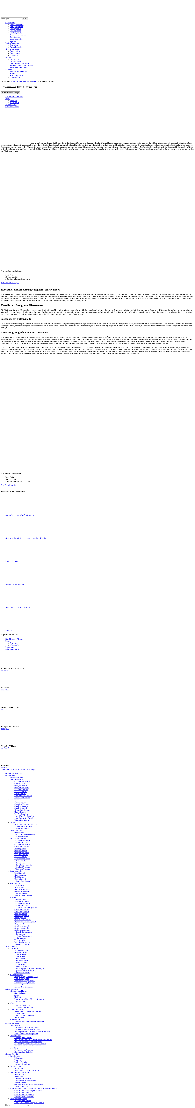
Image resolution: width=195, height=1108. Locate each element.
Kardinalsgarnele (20, 879)
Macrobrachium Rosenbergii (24, 834)
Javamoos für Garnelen (22, 1005)
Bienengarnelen (15, 29)
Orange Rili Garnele (21, 788)
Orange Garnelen (20, 786)
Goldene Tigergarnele (22, 889)
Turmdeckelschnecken (22, 962)
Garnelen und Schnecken (23, 1093)
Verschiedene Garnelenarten (24, 1097)
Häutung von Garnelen (22, 1101)
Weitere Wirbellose (12, 43)
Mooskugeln (14, 103)
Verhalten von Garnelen (18, 67)
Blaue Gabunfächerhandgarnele (25, 824)
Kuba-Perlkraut (19, 993)
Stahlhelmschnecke (21, 960)
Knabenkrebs (19, 985)
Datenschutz (14, 770)
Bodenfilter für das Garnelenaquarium (27, 1030)
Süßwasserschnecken (22, 973)
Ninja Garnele (19, 924)
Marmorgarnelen (20, 849)
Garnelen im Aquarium (13, 773)
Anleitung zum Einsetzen (23, 1038)
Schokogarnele (19, 863)
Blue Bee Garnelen (21, 806)
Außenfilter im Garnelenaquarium (26, 1027)
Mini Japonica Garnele (22, 920)
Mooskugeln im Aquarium (23, 1007)
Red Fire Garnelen (21, 790)
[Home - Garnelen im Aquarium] (19, 16)
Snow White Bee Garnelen (24, 816)
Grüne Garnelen (20, 784)
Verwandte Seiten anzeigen (11, 93)
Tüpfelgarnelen (19, 940)
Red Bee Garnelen (21, 814)
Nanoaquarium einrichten (23, 1052)
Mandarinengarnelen (21, 916)
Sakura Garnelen (20, 794)
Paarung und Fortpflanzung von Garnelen (29, 1103)
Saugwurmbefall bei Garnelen (25, 1080)
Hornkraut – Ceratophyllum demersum (28, 1011)
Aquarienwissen (15, 53)
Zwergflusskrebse (16, 47)
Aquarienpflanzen (11, 989)
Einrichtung (14, 55)
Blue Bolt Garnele (20, 808)
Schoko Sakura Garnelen (23, 796)
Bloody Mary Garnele (22, 840)
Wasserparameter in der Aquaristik (26, 1070)
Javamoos (13, 101)
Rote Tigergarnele (20, 893)
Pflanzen (8, 69)
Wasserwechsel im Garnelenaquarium (27, 1046)
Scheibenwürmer (20, 1082)
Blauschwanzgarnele (21, 901)
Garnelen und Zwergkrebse (24, 1095)
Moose (12, 73)
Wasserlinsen (19, 1017)
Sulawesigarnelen (16, 39)
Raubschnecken (20, 954)
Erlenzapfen (18, 1058)
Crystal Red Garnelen (22, 810)
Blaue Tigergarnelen (21, 887)
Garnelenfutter (15, 59)
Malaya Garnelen (20, 914)
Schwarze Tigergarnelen (23, 895)
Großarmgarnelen (16, 33)
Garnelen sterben (20, 1074)
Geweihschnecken (21, 952)
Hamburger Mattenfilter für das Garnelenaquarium (32, 1032)
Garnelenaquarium (12, 49)
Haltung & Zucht (11, 1054)
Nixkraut (17, 997)
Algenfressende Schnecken (24, 971)
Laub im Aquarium (21, 1062)
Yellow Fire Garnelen (22, 798)
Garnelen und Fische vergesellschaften (28, 1091)
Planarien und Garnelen (22, 1078)
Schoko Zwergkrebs (21, 979)
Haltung (8, 57)
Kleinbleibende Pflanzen (18, 71)
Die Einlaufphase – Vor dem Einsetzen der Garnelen (33, 1040)
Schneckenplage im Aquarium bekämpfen (29, 969)
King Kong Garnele (21, 912)
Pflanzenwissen (15, 77)
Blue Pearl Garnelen (21, 842)
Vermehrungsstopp (21, 1086)
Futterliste (17, 1060)
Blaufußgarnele (19, 873)
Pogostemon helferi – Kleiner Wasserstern (29, 999)
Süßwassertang (19, 1001)
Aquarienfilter (15, 51)
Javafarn (17, 995)
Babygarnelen (19, 1068)
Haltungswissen (15, 61)
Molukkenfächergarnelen (23, 826)
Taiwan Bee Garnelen (22, 820)
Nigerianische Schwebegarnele (25, 922)
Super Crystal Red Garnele (24, 818)
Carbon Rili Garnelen (22, 781)
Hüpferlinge (18, 1076)
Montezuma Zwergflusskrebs (24, 981)
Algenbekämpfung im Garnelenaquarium (29, 1021)
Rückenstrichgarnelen (22, 859)
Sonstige (13, 41)
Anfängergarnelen (16, 27)
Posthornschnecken (21, 950)
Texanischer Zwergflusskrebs (24, 983)
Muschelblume (19, 1013)
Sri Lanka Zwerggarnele (23, 936)
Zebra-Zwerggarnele (21, 944)
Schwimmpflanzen (16, 75)
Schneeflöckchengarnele (23, 932)
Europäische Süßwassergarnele (25, 908)
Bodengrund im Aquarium (23, 1050)
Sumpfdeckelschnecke (22, 966)
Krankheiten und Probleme (19, 63)
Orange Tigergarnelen (22, 891)
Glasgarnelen (19, 832)
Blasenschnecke (20, 964)
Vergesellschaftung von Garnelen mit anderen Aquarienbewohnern (33, 1088)
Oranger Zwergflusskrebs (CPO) (26, 977)
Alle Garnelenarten (16, 25)
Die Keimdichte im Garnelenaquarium (28, 1042)
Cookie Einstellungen (27, 770)
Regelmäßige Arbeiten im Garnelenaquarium (30, 1044)
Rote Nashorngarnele (22, 926)
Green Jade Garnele (21, 847)
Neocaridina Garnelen (18, 35)
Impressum (5, 770)
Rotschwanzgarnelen (21, 928)
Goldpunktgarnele (20, 875)
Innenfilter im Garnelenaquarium (26, 1034)
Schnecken (14, 45)
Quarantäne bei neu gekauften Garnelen (28, 1084)
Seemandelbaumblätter (22, 1064)
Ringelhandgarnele (21, 836)
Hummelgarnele (20, 812)
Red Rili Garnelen (20, 792)
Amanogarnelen (20, 899)
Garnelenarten (10, 23)
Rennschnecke (19, 956)
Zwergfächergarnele (21, 828)
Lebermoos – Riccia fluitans (24, 1015)
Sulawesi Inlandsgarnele (23, 881)
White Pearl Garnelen (22, 867)
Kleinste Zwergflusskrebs (23, 987)
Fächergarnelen (15, 31)
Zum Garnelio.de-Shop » (10, 283)
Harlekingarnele (20, 877)
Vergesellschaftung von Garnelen (22, 65)
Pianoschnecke (19, 958)
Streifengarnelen (20, 938)
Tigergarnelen (15, 37)
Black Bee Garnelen (21, 804)
